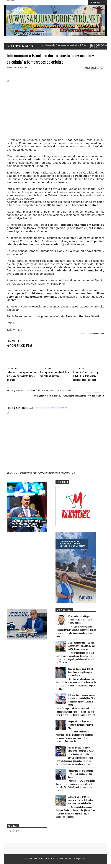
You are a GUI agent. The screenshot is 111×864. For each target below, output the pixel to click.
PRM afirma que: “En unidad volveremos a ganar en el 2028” (81, 749)
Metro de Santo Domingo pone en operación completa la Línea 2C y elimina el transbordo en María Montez (81, 699)
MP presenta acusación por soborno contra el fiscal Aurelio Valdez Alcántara (80, 619)
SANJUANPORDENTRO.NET (47, 859)
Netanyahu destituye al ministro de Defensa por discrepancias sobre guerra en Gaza (69, 395)
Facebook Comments (59, 408)
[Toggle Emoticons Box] (8, 413)
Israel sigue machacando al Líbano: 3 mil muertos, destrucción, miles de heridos (40, 390)
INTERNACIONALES (17, 68)
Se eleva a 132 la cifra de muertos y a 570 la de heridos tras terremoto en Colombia (80, 800)
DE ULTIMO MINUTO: (20, 46)
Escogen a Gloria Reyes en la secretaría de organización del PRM (80, 724)
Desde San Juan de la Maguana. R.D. (73, 859)
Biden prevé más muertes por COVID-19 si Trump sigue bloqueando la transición (86, 375)
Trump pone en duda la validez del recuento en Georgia (55, 374)
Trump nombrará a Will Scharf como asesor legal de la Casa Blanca (80, 774)
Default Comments (42, 408)
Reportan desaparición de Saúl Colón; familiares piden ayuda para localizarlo (80, 672)
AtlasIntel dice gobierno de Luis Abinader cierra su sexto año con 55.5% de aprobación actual (81, 646)
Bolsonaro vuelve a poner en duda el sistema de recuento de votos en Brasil (22, 375)
